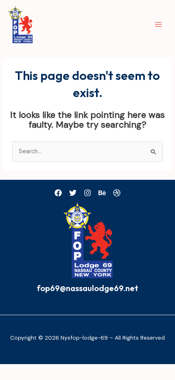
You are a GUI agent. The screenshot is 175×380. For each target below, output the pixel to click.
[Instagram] (87, 193)
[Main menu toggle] (158, 24)
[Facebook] (58, 193)
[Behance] (102, 193)
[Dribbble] (116, 193)
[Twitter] (73, 193)
